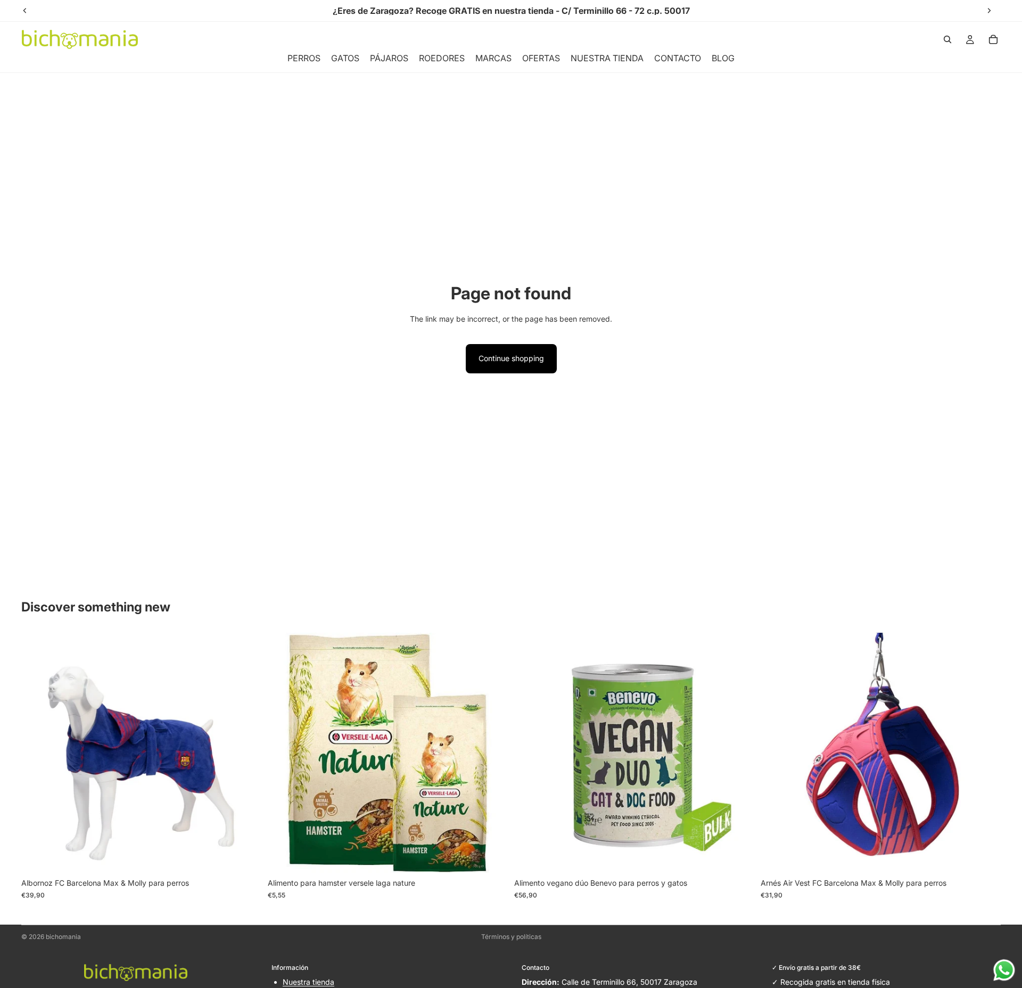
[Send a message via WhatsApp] (1004, 970)
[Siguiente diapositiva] (245, 753)
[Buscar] (947, 39)
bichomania (63, 937)
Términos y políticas (511, 937)
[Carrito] (993, 39)
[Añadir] (491, 857)
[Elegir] (244, 857)
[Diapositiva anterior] (37, 753)
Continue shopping (511, 358)
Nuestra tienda (308, 981)
